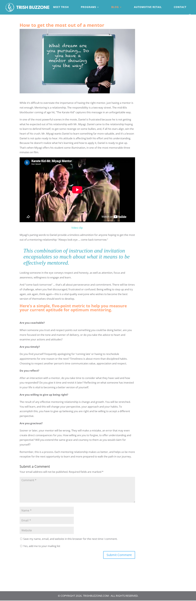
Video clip (77, 227)
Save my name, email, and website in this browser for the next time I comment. (70, 539)
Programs (88, 7)
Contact (180, 7)
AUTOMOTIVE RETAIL (148, 7)
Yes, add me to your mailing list (41, 546)
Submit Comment (119, 555)
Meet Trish (61, 7)
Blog (115, 7)
